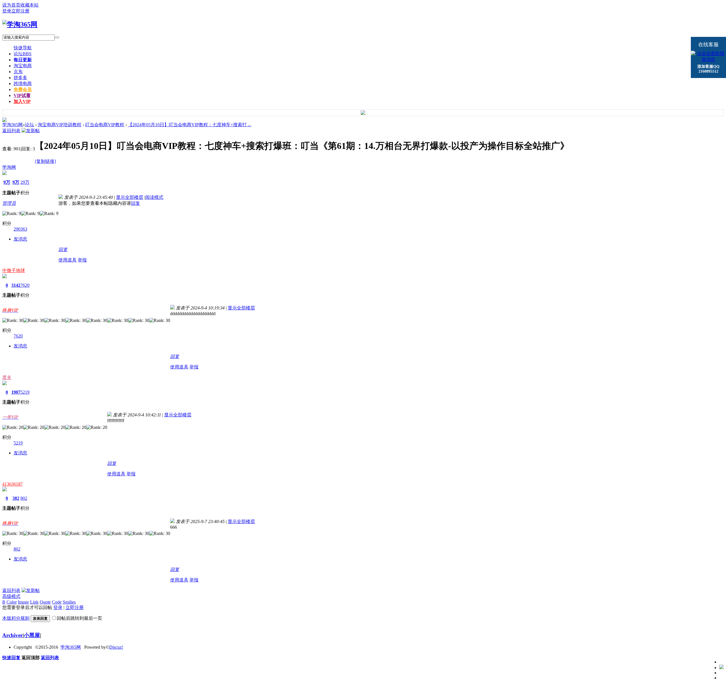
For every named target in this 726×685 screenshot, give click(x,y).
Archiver (12, 635)
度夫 (6, 377)
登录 (6, 11)
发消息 (20, 239)
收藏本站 (29, 5)
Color (12, 602)
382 (15, 498)
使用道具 (67, 260)
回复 (135, 203)
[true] (57, 37)
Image (23, 602)
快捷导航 (23, 47)
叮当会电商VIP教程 (104, 124)
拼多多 (20, 77)
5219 (24, 392)
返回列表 (11, 130)
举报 (82, 260)
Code (57, 602)
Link (34, 602)
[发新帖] (31, 130)
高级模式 (11, 596)
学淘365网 (12, 124)
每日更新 (23, 59)
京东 (18, 71)
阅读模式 (154, 197)
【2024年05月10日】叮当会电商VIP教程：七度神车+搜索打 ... (189, 124)
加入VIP (22, 101)
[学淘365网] (19, 24)
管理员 (9, 203)
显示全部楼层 (129, 197)
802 (23, 498)
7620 (24, 285)
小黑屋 (32, 635)
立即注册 (20, 11)
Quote (45, 602)
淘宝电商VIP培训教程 (59, 124)
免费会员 (23, 89)
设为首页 (11, 5)
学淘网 (9, 167)
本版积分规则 (15, 618)
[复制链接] (45, 161)
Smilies (69, 602)
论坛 (22, 53)
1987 (15, 392)
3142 (15, 285)
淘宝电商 (23, 65)
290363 (20, 229)
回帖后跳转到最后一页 (79, 618)
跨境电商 (23, 83)
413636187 (12, 484)
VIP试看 (22, 95)
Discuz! (116, 647)
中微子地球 (13, 270)
